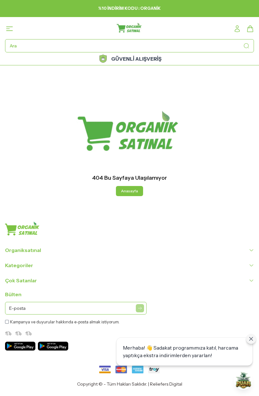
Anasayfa (129, 191)
